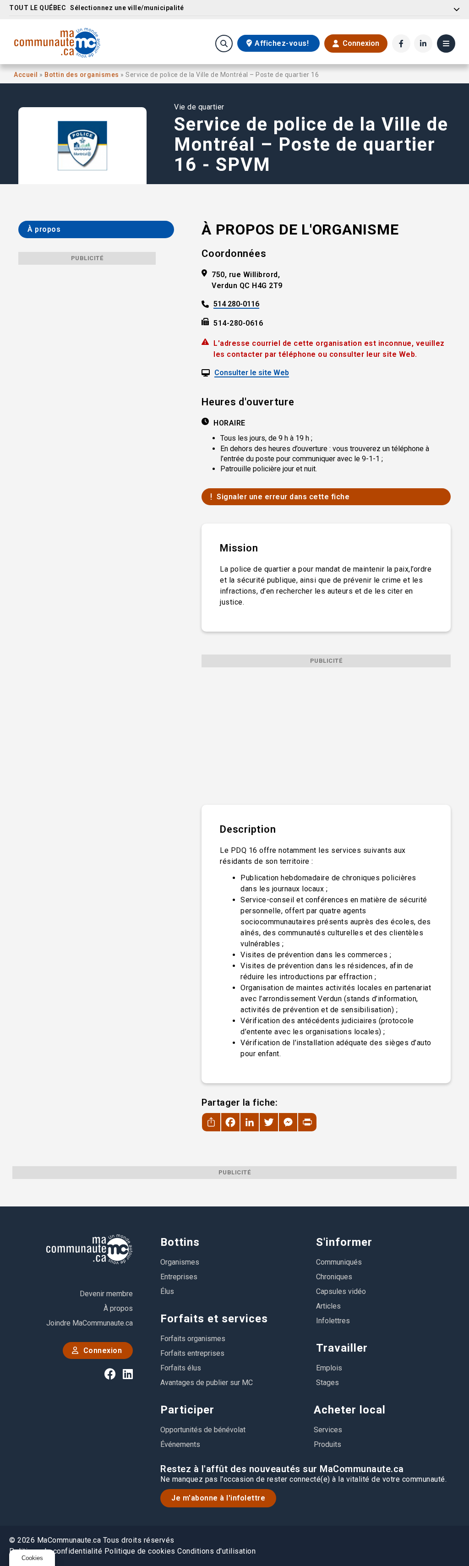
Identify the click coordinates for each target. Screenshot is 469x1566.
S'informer (344, 1242)
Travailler (342, 1348)
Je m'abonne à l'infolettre (218, 1498)
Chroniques (334, 1276)
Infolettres (333, 1320)
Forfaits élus (180, 1368)
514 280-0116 (236, 304)
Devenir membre (106, 1293)
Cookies (32, 1558)
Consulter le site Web (251, 373)
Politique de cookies (139, 1551)
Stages (327, 1382)
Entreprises (178, 1276)
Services (328, 1429)
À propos (118, 1308)
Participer (187, 1409)
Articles (328, 1306)
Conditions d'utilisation (216, 1551)
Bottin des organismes (82, 74)
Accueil (26, 74)
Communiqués (339, 1262)
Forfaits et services (214, 1318)
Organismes (179, 1262)
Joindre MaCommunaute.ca (89, 1323)
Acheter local (350, 1409)
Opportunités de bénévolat (202, 1429)
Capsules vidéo (341, 1291)
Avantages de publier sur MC (206, 1382)
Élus (167, 1291)
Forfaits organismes (192, 1338)
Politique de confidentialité (55, 1551)
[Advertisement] (326, 731)
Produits (327, 1444)
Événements (180, 1444)
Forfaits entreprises (192, 1353)
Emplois (329, 1368)
